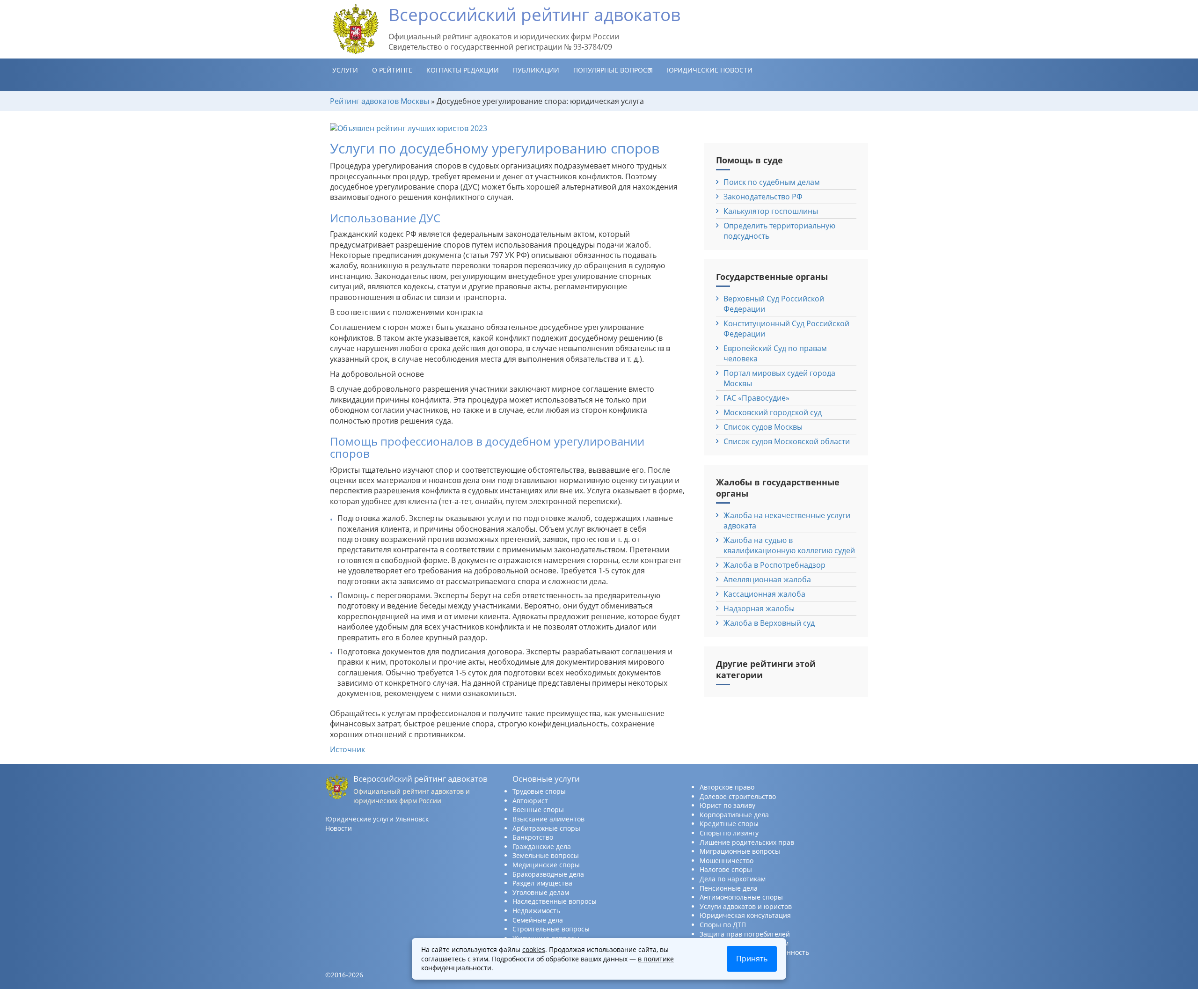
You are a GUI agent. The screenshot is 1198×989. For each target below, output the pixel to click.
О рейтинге (392, 70)
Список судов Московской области (786, 441)
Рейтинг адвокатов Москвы (379, 101)
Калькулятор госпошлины (770, 211)
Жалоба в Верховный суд (769, 623)
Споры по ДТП (723, 924)
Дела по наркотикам (733, 878)
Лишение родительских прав (747, 842)
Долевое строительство (738, 796)
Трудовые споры (539, 791)
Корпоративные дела (734, 814)
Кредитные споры (729, 823)
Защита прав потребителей (745, 934)
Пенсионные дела (729, 888)
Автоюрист (530, 800)
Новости (338, 828)
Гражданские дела (541, 846)
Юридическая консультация (745, 915)
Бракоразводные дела (548, 874)
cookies (533, 949)
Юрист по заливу (727, 805)
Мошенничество (726, 860)
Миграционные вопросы (740, 851)
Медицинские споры (546, 864)
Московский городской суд (772, 412)
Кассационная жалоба (764, 594)
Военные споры (538, 809)
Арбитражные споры (546, 828)
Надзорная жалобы (759, 608)
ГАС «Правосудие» (756, 398)
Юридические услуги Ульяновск (377, 818)
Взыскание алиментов (548, 818)
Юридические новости (709, 70)
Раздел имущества (542, 883)
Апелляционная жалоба (767, 579)
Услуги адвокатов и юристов (746, 906)
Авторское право (727, 787)
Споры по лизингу (729, 832)
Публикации (536, 70)
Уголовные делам (540, 892)
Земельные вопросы (545, 855)
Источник (347, 749)
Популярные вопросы (613, 70)
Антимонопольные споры (741, 897)
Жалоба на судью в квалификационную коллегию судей (789, 545)
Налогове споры (726, 869)
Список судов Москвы (763, 427)
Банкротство (532, 837)
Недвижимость (536, 910)
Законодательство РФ (763, 196)
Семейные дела (537, 920)
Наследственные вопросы (554, 901)
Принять (751, 958)
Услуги (345, 70)
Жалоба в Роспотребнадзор (774, 565)
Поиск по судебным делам (771, 182)
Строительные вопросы (551, 928)
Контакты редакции (462, 70)
